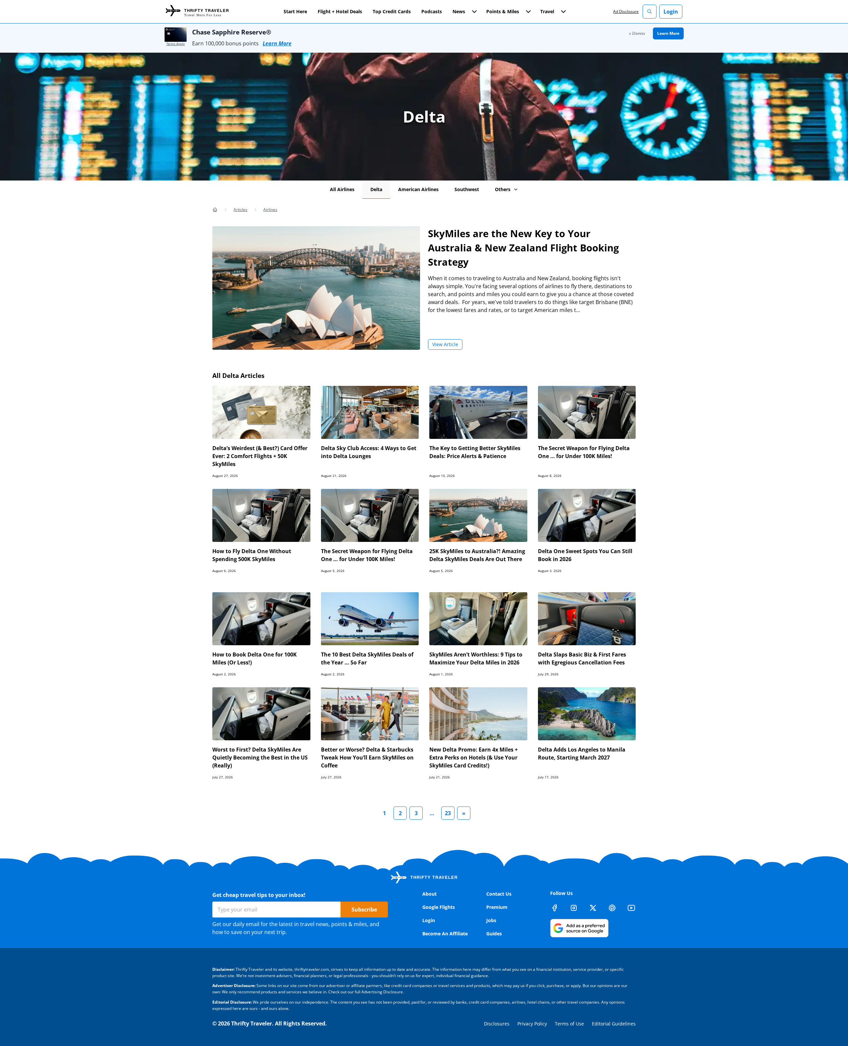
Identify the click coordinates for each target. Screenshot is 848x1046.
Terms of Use (569, 1023)
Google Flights (438, 907)
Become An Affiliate (445, 933)
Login (670, 11)
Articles (240, 209)
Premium (496, 907)
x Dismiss (637, 33)
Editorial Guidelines (614, 1023)
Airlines (270, 209)
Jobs (491, 920)
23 (448, 813)
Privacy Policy (532, 1023)
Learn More (277, 43)
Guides (494, 933)
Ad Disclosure (626, 11)
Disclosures (496, 1023)
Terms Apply (175, 43)
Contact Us (498, 894)
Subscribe (364, 909)
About (429, 894)
